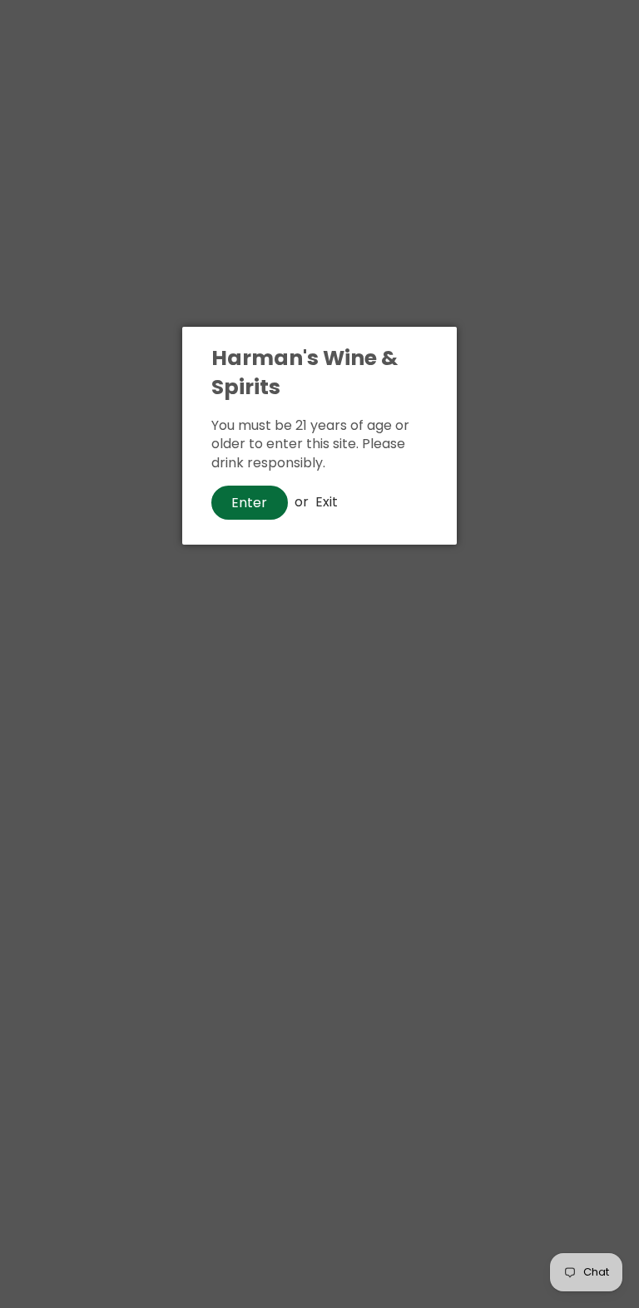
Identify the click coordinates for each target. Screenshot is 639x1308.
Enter (249, 502)
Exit (326, 501)
